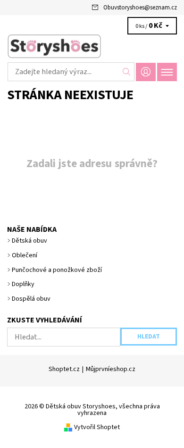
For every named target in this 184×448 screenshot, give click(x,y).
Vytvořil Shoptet (97, 427)
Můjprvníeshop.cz (110, 369)
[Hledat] (126, 71)
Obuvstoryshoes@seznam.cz (140, 7)
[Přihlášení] (146, 72)
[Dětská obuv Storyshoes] (92, 46)
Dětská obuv (29, 240)
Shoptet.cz (64, 369)
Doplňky (23, 284)
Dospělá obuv (31, 299)
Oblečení (24, 255)
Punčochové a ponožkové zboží (57, 270)
